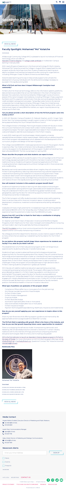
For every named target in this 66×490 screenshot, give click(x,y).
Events (7, 462)
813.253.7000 (15, 477)
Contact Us (25, 477)
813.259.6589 (8, 425)
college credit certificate (33, 61)
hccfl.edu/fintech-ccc (23, 341)
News (7, 458)
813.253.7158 (8, 434)
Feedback (43, 484)
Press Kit (8, 465)
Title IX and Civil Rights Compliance (27, 484)
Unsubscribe (6, 469)
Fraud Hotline (52, 484)
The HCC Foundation (9, 228)
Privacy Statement (8, 484)
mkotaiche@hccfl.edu (9, 343)
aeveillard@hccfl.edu (10, 423)
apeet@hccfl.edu (9, 431)
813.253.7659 (8, 442)
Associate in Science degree (11, 61)
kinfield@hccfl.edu (10, 440)
